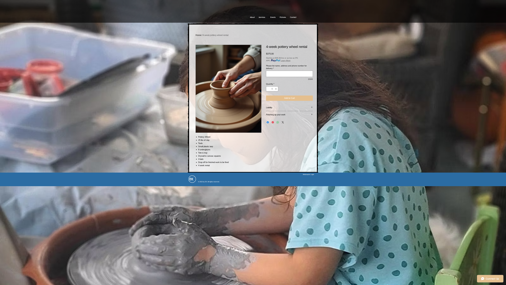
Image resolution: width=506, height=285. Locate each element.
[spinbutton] (272, 89)
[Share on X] (282, 122)
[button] (262, 17)
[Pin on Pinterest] (272, 122)
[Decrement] (268, 89)
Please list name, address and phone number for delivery (286, 67)
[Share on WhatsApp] (277, 122)
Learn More (285, 61)
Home (198, 35)
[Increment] (276, 89)
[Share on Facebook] (267, 122)
